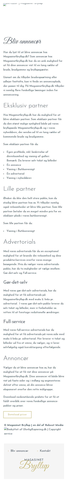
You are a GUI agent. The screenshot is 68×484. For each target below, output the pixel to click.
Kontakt (45, 451)
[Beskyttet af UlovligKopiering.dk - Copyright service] (34, 433)
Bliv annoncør (19, 451)
